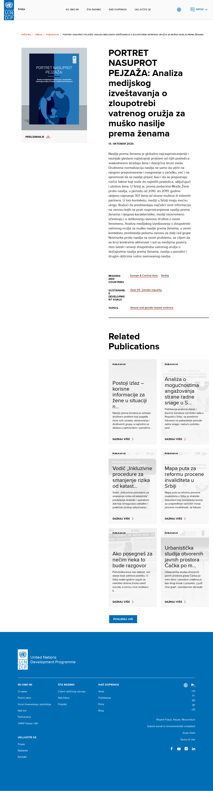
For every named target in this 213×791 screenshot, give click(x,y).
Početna (26, 34)
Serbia (165, 275)
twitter (164, 748)
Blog (101, 710)
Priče (101, 704)
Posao (21, 744)
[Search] (193, 698)
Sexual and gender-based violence (151, 307)
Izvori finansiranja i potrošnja (34, 704)
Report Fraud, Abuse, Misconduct (175, 719)
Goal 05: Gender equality (146, 290)
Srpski (200, 9)
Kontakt (22, 757)
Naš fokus (63, 698)
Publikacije (52, 34)
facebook (171, 748)
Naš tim (22, 710)
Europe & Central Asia (144, 275)
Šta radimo (94, 9)
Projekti (62, 704)
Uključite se (143, 9)
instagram (186, 748)
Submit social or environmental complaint (171, 726)
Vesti (101, 691)
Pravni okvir (24, 698)
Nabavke (23, 750)
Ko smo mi (72, 9)
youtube (179, 748)
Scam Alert (189, 733)
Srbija (21, 9)
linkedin (193, 748)
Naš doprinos (118, 9)
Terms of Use (187, 739)
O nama (22, 691)
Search (186, 9)
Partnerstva (24, 717)
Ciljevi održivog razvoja (71, 691)
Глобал (179, 9)
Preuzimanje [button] (34, 137)
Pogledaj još (123, 619)
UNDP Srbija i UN (28, 723)
